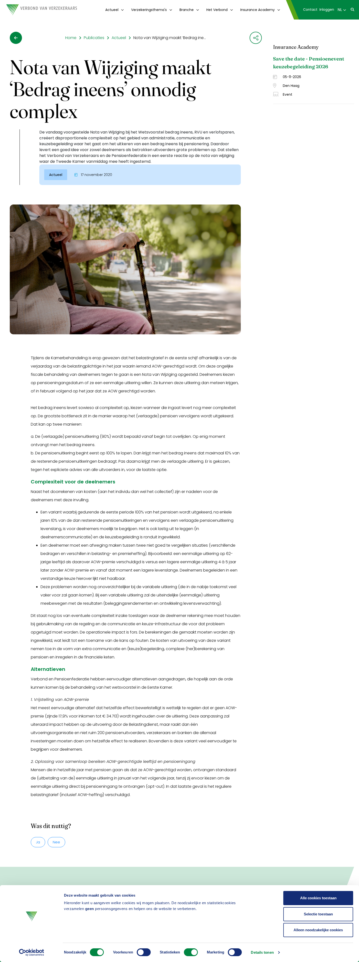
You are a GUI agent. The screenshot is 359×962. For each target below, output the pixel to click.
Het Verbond (217, 9)
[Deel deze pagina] (256, 38)
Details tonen (262, 952)
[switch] (144, 952)
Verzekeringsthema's (149, 9)
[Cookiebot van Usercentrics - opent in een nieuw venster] (31, 952)
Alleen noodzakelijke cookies (318, 930)
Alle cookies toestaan (318, 898)
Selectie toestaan (318, 914)
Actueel (111, 9)
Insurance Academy (257, 9)
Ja (38, 842)
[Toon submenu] (121, 10)
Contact (310, 9)
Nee (56, 842)
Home (70, 38)
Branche (187, 9)
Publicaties (94, 38)
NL (340, 9)
